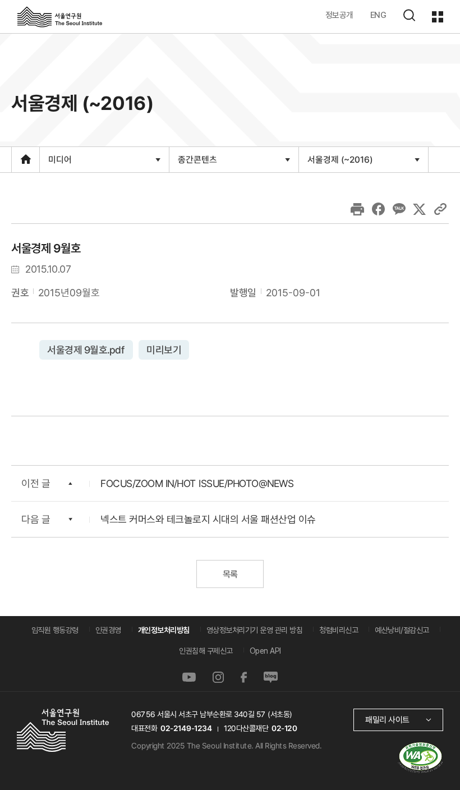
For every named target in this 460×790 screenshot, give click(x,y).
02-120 (284, 728)
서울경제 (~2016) (339, 163)
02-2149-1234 (186, 728)
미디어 (60, 163)
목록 (229, 574)
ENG (378, 15)
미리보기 (163, 350)
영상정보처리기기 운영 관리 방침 (254, 630)
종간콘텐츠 (197, 163)
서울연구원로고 (60, 16)
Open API (265, 650)
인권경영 (108, 630)
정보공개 (339, 15)
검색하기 (409, 15)
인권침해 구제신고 (206, 650)
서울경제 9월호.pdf (86, 350)
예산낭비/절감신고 (402, 630)
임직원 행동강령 (55, 630)
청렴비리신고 (338, 630)
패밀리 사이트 (387, 719)
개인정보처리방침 (164, 630)
